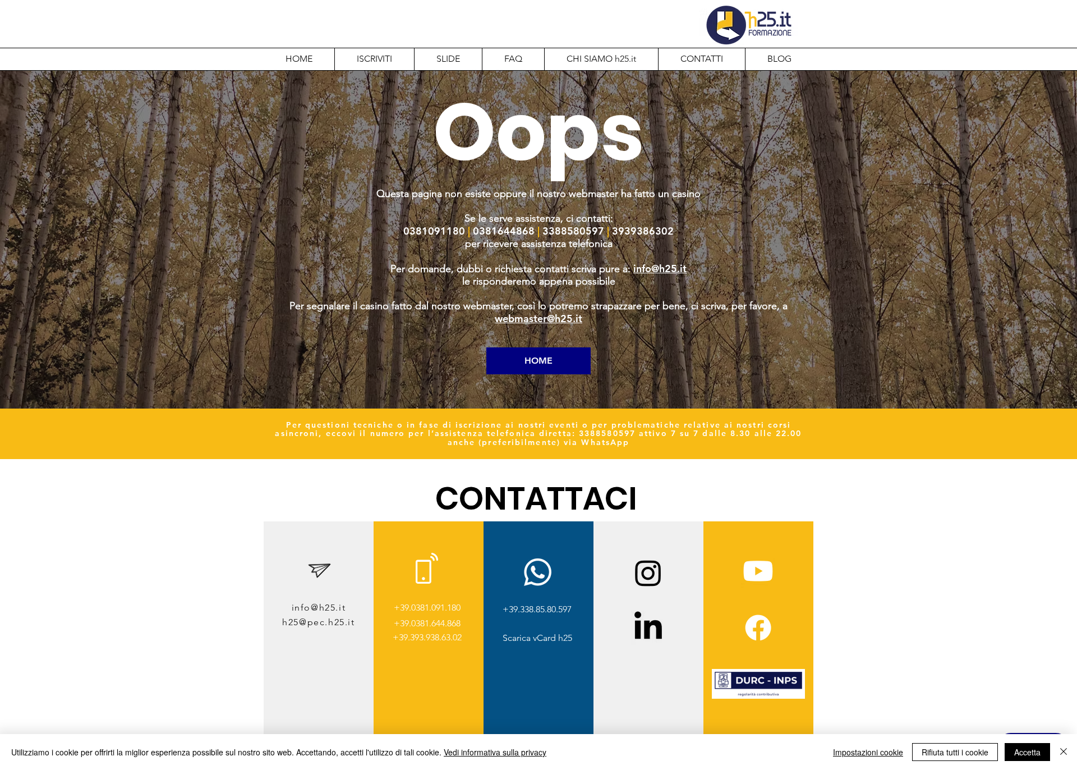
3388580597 (607, 433)
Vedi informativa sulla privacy (495, 752)
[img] (758, 697)
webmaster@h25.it (538, 318)
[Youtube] (758, 571)
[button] (601, 59)
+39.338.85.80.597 (537, 609)
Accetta (1027, 752)
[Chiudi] (1063, 752)
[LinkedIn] (648, 628)
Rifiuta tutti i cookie (955, 752)
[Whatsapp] (538, 572)
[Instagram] (648, 573)
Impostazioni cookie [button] (868, 752)
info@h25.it (660, 268)
